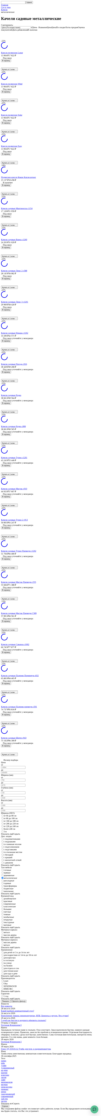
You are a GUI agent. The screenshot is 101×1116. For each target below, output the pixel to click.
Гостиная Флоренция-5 (11, 1025)
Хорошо (5, 1106)
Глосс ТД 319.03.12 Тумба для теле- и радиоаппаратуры (26, 1049)
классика (5, 1075)
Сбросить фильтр (18, 1001)
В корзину (6, 61)
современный (7, 1096)
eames (3, 1061)
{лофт (3, 1065)
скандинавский (8, 1094)
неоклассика (6, 1087)
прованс (4, 1089)
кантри (4, 1073)
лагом (3, 1077)
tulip (3, 1063)
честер (4, 1101)
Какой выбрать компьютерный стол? (17, 1011)
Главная (4, 5)
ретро (3, 1092)
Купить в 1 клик (8, 69)
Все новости (6, 1006)
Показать (5, 1001)
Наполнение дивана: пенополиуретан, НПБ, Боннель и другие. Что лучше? (35, 1016)
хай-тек (4, 1099)
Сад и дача (6, 7)
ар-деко (4, 1070)
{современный (7, 1068)
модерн (4, 1084)
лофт (3, 1080)
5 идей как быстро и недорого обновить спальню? (23, 1020)
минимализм (6, 1082)
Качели (4, 10)
